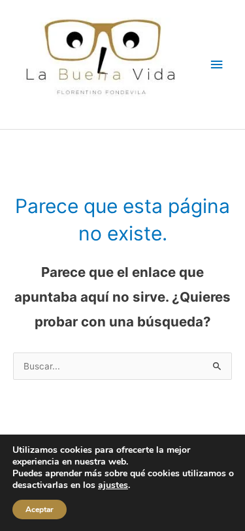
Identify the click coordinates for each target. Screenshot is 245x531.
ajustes (113, 485)
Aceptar (39, 509)
